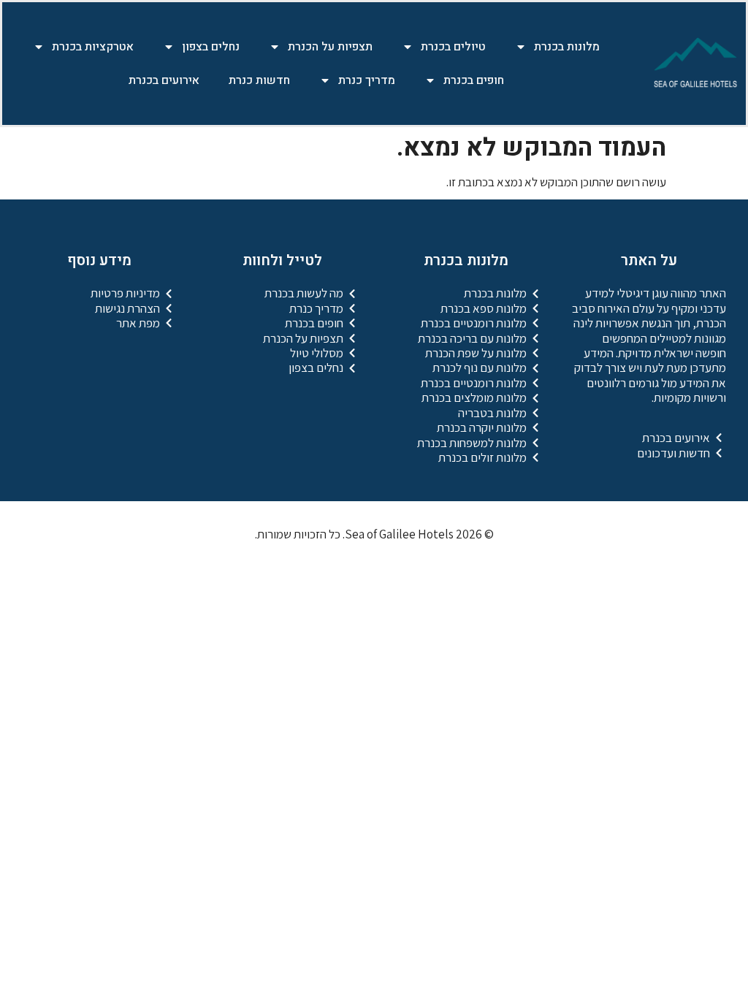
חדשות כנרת (259, 80)
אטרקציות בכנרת (93, 47)
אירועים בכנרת (164, 80)
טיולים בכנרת (453, 47)
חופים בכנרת (473, 80)
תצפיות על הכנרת (330, 47)
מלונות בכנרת (567, 47)
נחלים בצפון (211, 47)
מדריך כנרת (366, 80)
